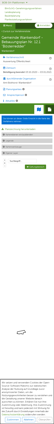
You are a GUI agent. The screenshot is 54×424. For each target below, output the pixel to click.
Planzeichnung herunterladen (19, 129)
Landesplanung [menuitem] (12, 12)
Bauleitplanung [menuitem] (12, 16)
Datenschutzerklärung (13, 414)
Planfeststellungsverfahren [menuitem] (18, 19)
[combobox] (22, 161)
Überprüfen (45, 419)
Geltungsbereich (36, 167)
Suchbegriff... (16, 161)
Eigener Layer (12, 153)
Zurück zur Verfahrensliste (16, 31)
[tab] (49, 109)
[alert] (27, 401)
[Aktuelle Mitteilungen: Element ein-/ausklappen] (17, 100)
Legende (10, 140)
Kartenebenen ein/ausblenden (19, 134)
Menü (8, 25)
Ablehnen (29, 419)
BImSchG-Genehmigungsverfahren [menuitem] (23, 8)
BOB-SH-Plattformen (13, 2)
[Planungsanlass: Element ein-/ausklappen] (23, 89)
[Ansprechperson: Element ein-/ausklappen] (26, 95)
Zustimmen (13, 419)
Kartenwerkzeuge (14, 147)
